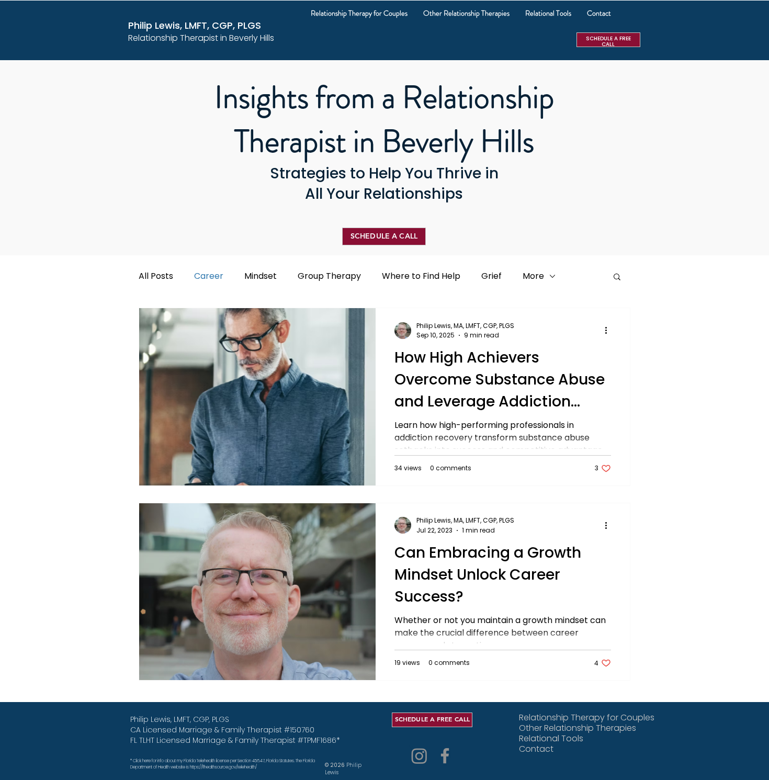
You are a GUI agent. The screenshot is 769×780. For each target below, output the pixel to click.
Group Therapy (329, 276)
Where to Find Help (421, 276)
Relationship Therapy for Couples (565, 718)
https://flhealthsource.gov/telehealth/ (224, 767)
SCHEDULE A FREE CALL (608, 41)
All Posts (156, 276)
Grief (491, 276)
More (533, 276)
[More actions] (609, 330)
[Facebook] (445, 755)
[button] (466, 13)
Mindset (260, 276)
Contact (536, 749)
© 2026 (335, 765)
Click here (142, 761)
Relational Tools (551, 738)
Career (208, 276)
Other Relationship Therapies (565, 728)
